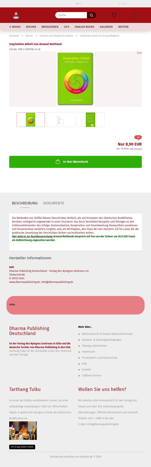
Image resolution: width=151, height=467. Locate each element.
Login (123, 3)
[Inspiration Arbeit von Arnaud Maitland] (75, 79)
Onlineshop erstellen (62, 456)
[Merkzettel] (114, 15)
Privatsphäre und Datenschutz (99, 357)
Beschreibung (25, 203)
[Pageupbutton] (140, 461)
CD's (66, 26)
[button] (134, 15)
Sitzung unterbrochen (94, 345)
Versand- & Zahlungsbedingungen (102, 339)
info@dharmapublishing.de (103, 424)
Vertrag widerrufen (22, 447)
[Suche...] (91, 15)
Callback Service (91, 375)
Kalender (106, 26)
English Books (84, 26)
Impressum (88, 351)
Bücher (31, 26)
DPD (139, 53)
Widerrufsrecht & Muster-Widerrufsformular (107, 334)
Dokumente (53, 203)
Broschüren (50, 26)
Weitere (123, 26)
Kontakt (86, 369)
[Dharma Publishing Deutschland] (16, 15)
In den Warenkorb (75, 162)
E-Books (15, 26)
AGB (84, 363)
